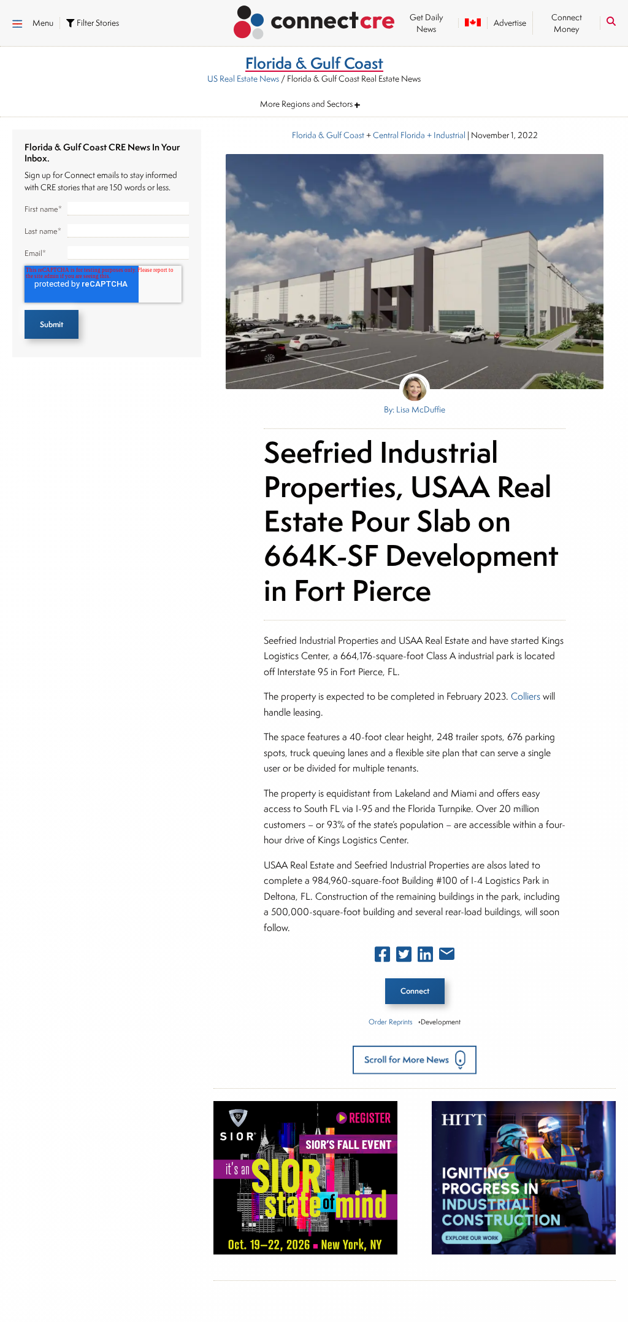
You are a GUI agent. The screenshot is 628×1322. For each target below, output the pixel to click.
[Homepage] (314, 20)
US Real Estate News (243, 78)
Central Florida (399, 135)
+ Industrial (445, 135)
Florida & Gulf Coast (328, 135)
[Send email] (446, 956)
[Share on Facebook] (382, 957)
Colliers (525, 696)
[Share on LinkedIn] (425, 957)
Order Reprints (390, 1021)
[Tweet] (404, 957)
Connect (414, 991)
